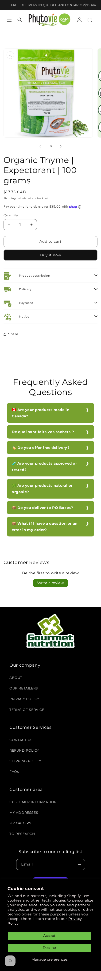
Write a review (50, 583)
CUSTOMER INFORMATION (33, 802)
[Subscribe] (79, 864)
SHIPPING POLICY (25, 761)
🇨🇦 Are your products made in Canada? (40, 412)
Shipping (10, 198)
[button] (9, 20)
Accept (49, 935)
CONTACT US (21, 740)
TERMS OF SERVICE (26, 710)
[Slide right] (61, 146)
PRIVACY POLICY (24, 699)
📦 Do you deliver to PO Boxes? (42, 507)
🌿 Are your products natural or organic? (42, 488)
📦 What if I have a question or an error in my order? (45, 526)
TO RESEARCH (22, 834)
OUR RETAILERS (23, 688)
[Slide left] (40, 146)
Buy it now (50, 255)
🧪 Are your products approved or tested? (44, 466)
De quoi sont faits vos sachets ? (43, 432)
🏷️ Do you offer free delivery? (41, 447)
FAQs (14, 772)
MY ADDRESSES (23, 812)
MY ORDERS (20, 823)
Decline (49, 947)
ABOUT (15, 678)
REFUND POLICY (24, 750)
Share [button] (13, 334)
